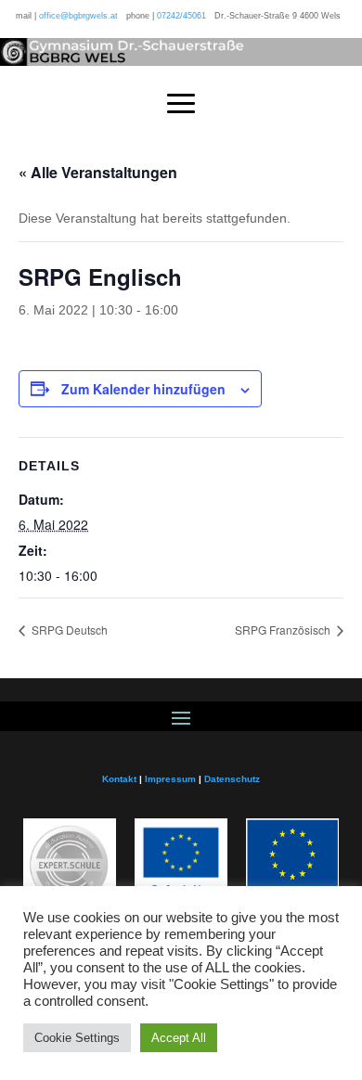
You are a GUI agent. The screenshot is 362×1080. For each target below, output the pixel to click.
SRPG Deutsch (68, 629)
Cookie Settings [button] (77, 1038)
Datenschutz (232, 779)
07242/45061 (181, 15)
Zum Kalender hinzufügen (143, 388)
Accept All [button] (178, 1038)
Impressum (170, 779)
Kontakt (119, 779)
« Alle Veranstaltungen (98, 172)
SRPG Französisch (284, 629)
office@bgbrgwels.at (78, 15)
